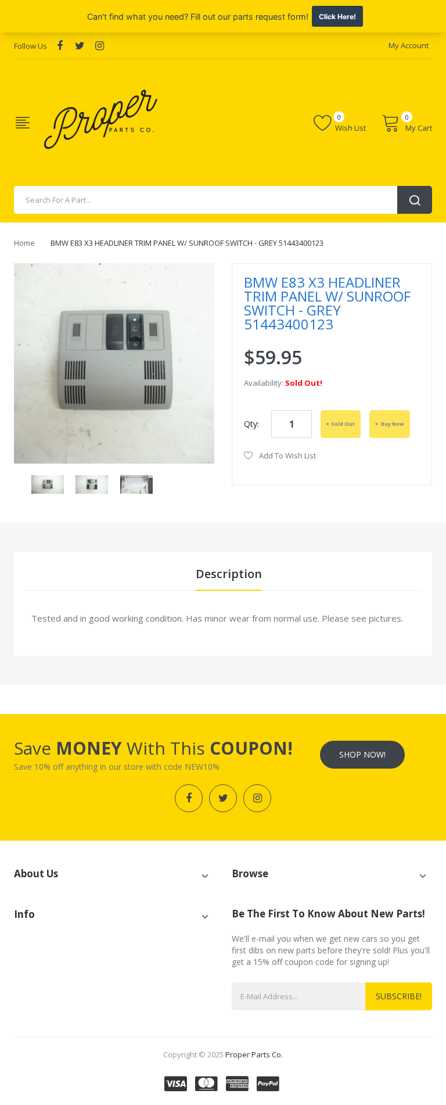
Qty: (251, 423)
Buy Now (392, 424)
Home (24, 243)
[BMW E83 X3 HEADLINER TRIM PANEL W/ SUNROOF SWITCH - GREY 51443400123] (47, 483)
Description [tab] (229, 574)
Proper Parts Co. (254, 1054)
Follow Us (30, 46)
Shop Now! (362, 754)
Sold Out (343, 424)
